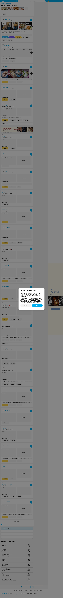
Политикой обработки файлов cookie (35, 302)
